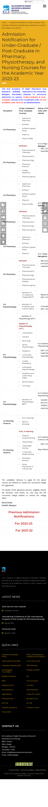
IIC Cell (29, 703)
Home (4, 22)
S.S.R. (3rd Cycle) (33, 661)
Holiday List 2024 (33, 670)
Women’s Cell (31, 699)
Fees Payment (32, 690)
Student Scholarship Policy (10, 656)
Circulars (29, 685)
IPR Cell (5, 703)
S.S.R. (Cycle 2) (32, 681)
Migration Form (8, 685)
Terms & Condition (27, 770)
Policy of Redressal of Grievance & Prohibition (35, 656)
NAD (4, 681)
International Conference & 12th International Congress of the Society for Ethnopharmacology (23, 618)
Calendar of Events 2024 (11, 665)
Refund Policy (41, 770)
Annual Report (7, 690)
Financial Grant (8, 699)
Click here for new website (14, 606)
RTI (27, 676)
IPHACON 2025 (9, 629)
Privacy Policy (14, 770)
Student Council (32, 707)
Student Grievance (9, 707)
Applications (7, 694)
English (30, 1)
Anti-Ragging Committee (7, 671)
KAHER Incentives (9, 676)
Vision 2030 (6, 712)
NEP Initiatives (32, 665)
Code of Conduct (33, 694)
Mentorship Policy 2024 (11, 661)
